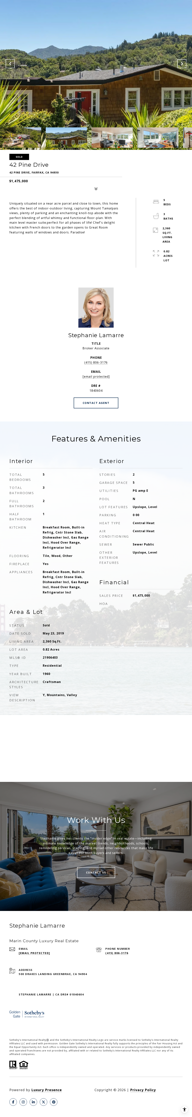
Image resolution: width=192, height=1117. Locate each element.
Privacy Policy (143, 1090)
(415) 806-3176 (96, 362)
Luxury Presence (46, 1090)
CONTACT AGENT (96, 403)
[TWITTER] (43, 1102)
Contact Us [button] (96, 872)
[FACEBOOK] (13, 1102)
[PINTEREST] (53, 1102)
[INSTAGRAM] (23, 1102)
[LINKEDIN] (33, 1102)
